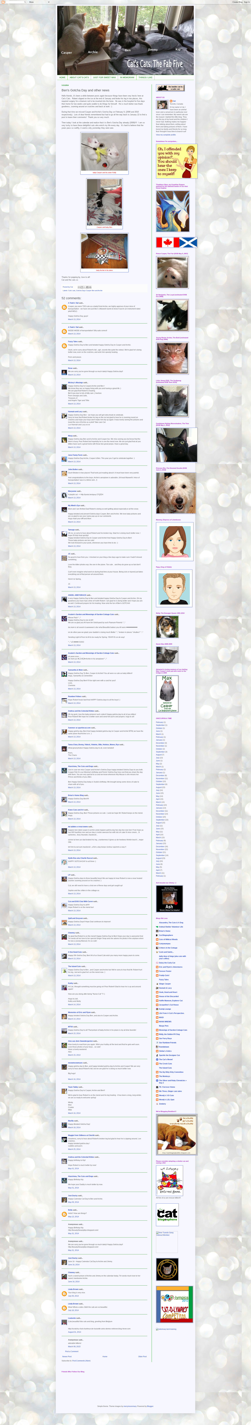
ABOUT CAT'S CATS (79, 77)
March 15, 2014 (74, 1033)
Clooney (71, 933)
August (159, 755)
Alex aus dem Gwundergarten (80, 1041)
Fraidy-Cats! (164, 975)
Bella (70, 1210)
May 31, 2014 (73, 1233)
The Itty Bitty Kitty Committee (171, 1072)
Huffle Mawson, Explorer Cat (171, 1001)
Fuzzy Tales (73, 342)
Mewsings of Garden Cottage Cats (173, 1030)
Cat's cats (71, 290)
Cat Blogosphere (166, 935)
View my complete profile (166, 135)
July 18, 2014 (73, 1310)
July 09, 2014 (73, 1296)
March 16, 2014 (74, 1079)
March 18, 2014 (74, 1127)
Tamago (71, 530)
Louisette (72, 1318)
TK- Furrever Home (167, 1087)
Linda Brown (73, 1289)
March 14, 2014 (74, 1005)
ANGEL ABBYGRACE (77, 595)
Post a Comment (71, 1351)
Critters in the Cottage (168, 948)
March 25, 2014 (74, 1149)
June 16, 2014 (73, 1265)
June (158, 731)
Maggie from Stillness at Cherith (81, 1135)
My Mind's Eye (74, 506)
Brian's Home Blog (76, 795)
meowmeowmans (75, 1063)
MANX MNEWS (165, 1022)
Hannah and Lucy (75, 412)
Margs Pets (163, 1026)
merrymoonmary (130, 1406)
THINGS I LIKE (145, 77)
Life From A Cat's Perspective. (171, 1013)
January (159, 740)
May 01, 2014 (73, 1169)
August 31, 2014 (74, 1332)
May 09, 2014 (73, 1202)
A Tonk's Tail (73, 303)
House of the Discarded (169, 996)
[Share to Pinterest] (90, 287)
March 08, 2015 (74, 1347)
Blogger (150, 1406)
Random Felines (74, 696)
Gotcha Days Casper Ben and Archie (89, 290)
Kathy (70, 983)
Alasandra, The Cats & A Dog (171, 923)
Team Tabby (73, 1087)
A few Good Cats (75, 952)
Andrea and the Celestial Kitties (81, 711)
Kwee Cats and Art (76, 810)
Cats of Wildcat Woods (168, 939)
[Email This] (79, 287)
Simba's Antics (165, 1051)
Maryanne (72, 491)
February (159, 722)
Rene (70, 368)
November (160, 746)
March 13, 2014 (74, 319)
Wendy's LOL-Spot (166, 1100)
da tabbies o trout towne (78, 827)
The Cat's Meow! (166, 1059)
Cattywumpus (165, 944)
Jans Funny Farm (75, 455)
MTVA (70, 1027)
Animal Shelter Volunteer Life (171, 927)
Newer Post (66, 1357)
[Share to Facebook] (87, 287)
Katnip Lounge (165, 1009)
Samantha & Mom (75, 670)
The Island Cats (74, 966)
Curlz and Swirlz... (166, 952)
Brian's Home (164, 931)
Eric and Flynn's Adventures (170, 967)
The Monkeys (164, 1076)
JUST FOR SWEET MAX (104, 77)
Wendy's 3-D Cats (166, 1095)
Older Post (142, 1357)
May (157, 764)
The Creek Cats (165, 1064)
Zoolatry (162, 1104)
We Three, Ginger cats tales (170, 1091)
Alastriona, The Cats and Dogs (81, 766)
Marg (70, 436)
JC (69, 554)
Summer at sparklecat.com (79, 728)
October (159, 728)
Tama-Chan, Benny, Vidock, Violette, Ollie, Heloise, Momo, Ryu (93, 745)
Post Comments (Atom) (81, 1361)
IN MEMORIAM (127, 77)
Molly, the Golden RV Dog (169, 1034)
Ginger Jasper (165, 984)
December (160, 743)
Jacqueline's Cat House (169, 1005)
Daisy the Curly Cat (167, 963)
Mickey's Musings (75, 383)
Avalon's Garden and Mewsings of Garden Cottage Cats (91, 614)
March (158, 734)
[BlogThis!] (81, 287)
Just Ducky (73, 1196)
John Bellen (73, 469)
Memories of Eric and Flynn (79, 1012)
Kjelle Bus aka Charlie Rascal (80, 858)
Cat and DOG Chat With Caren (80, 901)
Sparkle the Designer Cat (169, 1055)
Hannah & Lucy (165, 988)
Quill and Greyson (75, 918)
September (160, 725)
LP (69, 875)
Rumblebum (164, 1047)
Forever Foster (165, 971)
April (158, 799)
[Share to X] (84, 287)
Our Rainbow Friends (167, 1043)
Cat (174, 101)
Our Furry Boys (165, 1038)
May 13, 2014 (73, 1217)
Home (105, 1357)
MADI (161, 1017)
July (157, 758)
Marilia (71, 1121)
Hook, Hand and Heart (168, 992)
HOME (62, 77)
